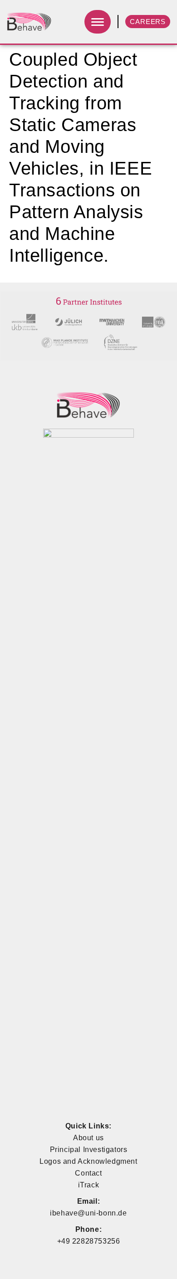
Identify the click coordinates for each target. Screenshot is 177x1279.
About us (88, 1138)
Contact (88, 1173)
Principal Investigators (89, 1149)
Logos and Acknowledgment (88, 1161)
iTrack (88, 1185)
